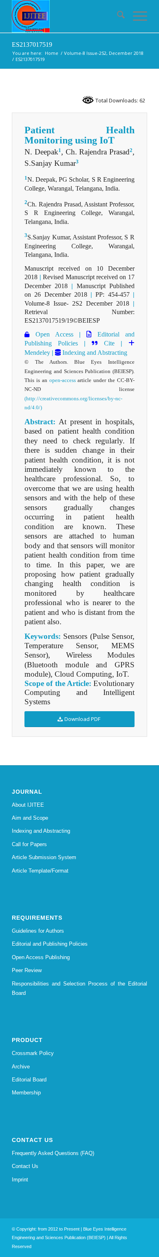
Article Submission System (44, 857)
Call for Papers (29, 844)
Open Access (51, 334)
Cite (109, 343)
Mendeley (37, 352)
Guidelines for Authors (38, 931)
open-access (62, 380)
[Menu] (136, 16)
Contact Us (25, 1166)
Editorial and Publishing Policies (50, 944)
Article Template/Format (40, 871)
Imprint (20, 1180)
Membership (26, 1093)
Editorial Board (29, 1080)
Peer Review (27, 970)
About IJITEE (28, 805)
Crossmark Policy (33, 1053)
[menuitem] (117, 16)
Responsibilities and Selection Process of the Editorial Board (79, 988)
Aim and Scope (30, 818)
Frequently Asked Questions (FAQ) (53, 1153)
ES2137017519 (32, 44)
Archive (21, 1067)
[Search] (117, 16)
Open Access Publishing (41, 957)
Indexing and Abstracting (94, 352)
